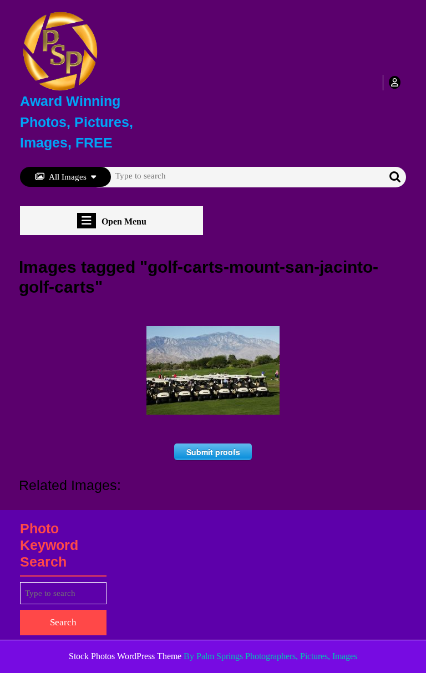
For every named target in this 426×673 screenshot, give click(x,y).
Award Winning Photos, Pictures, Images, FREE (76, 121)
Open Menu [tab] (124, 222)
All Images (68, 176)
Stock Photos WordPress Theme (125, 656)
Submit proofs (213, 451)
